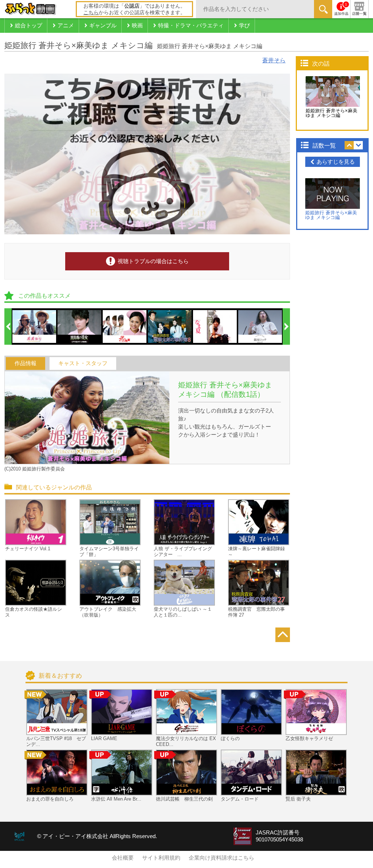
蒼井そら (274, 60)
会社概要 (123, 858)
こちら (91, 12)
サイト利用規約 (161, 858)
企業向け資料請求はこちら (221, 858)
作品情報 (25, 363)
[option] (34, 326)
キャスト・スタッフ (82, 363)
